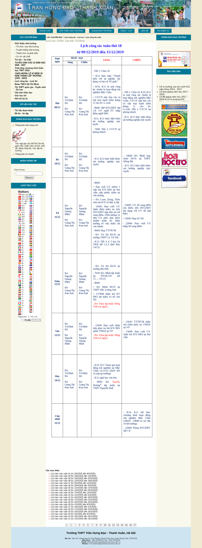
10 (105, 525)
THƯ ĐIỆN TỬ (163, 31)
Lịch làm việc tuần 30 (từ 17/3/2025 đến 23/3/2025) (74, 500)
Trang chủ (44, 31)
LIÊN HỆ (144, 31)
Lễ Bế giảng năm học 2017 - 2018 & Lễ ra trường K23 (173, 96)
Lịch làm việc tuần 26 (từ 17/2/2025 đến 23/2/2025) (74, 509)
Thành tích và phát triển (27, 53)
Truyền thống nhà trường (27, 50)
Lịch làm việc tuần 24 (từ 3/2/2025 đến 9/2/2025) (73, 514)
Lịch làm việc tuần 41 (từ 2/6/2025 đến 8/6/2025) (73, 473)
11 (109, 525)
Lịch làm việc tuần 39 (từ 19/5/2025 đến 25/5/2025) (74, 478)
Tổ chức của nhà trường (27, 46)
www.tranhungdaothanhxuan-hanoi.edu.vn (104, 544)
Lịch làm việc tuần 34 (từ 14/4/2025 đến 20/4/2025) (74, 490)
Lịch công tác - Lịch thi (74, 37)
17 (135, 525)
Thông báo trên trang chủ (26, 125)
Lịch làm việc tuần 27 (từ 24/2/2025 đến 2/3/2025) (73, 507)
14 (122, 525)
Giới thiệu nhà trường (71, 31)
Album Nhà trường (102, 31)
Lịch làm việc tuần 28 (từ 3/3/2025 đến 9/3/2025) (73, 504)
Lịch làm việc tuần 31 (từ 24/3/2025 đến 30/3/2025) (74, 497)
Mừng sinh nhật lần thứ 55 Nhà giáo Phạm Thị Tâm (174, 101)
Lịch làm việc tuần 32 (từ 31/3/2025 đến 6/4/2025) (73, 495)
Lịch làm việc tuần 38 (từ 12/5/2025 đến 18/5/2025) (74, 481)
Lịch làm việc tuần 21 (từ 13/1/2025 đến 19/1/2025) (74, 518)
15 (126, 525)
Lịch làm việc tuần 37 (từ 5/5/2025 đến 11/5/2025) (73, 483)
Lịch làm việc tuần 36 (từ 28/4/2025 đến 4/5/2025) (73, 485)
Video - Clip (126, 31)
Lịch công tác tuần (93, 37)
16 (130, 525)
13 (118, 525)
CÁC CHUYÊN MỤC (54, 37)
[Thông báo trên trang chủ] (19, 141)
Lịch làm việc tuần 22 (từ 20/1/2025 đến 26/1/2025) (74, 516)
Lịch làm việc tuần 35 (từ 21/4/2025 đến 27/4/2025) (74, 488)
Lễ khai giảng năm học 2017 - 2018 (174, 91)
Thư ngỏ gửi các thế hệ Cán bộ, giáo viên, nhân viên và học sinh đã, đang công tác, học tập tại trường (30, 147)
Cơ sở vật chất (23, 56)
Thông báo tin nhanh (24, 154)
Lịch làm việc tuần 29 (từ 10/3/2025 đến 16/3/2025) (74, 502)
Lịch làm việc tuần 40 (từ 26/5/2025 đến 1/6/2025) (73, 476)
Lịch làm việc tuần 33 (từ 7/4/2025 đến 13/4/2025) (73, 492)
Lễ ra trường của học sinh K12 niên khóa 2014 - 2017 (174, 86)
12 (113, 525)
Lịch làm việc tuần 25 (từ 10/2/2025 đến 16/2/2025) (74, 511)
